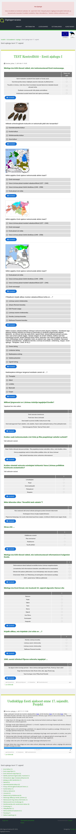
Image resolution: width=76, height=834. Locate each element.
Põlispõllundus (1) (8, 808)
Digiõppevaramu (13, 20)
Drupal (70, 820)
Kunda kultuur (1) (8, 789)
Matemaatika (30, 26)
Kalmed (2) (6, 782)
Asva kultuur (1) (8, 769)
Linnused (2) (7, 793)
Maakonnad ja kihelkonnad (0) (12, 795)
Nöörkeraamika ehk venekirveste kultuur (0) (16, 804)
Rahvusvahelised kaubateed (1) (12, 811)
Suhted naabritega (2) (9, 815)
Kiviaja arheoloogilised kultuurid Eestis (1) (15, 786)
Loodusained (43, 26)
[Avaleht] (2, 20)
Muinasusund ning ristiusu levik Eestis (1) (15, 800)
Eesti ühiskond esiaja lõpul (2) (12, 773)
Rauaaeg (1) (6, 813)
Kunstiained (69, 26)
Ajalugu (18, 39)
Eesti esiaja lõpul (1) (9, 771)
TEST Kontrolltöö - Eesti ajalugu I (38, 56)
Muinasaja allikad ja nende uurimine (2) (15, 797)
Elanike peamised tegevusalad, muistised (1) (16, 776)
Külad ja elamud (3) (9, 791)
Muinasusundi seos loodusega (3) (13, 802)
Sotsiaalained (57, 26)
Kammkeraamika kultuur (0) (11, 784)
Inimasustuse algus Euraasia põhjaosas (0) (16, 778)
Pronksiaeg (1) (7, 806)
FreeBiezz (73, 829)
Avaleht (19, 26)
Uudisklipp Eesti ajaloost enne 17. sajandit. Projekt (38, 702)
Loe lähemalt (9, 684)
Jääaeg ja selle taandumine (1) (12, 780)
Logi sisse (5, 820)
